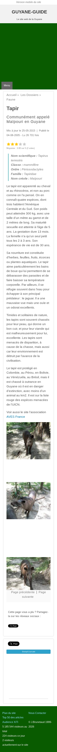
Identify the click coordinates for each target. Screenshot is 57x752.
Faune (10, 99)
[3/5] (16, 144)
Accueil (11, 95)
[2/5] (12, 144)
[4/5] (20, 144)
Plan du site (9, 713)
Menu (7, 85)
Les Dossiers (29, 95)
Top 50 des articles (12, 717)
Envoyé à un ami (28, 652)
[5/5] (24, 144)
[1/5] (8, 144)
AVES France (15, 416)
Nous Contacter (37, 713)
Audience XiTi (10, 722)
